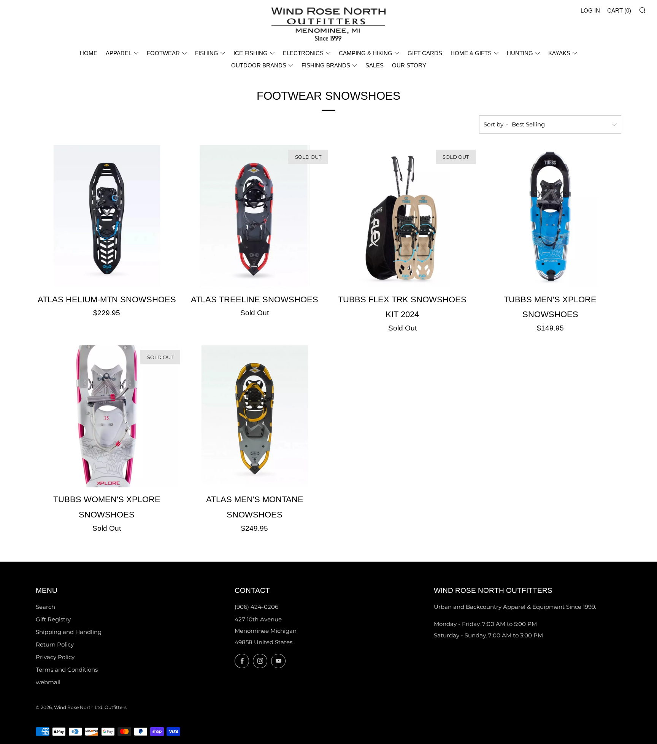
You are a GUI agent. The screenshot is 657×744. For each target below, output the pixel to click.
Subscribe (596, 712)
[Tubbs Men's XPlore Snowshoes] (550, 216)
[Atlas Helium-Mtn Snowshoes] (107, 216)
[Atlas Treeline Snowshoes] (255, 216)
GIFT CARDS (425, 53)
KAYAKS (559, 53)
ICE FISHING (250, 53)
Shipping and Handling (69, 631)
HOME (88, 53)
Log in (590, 10)
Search (45, 606)
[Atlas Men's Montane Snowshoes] (255, 416)
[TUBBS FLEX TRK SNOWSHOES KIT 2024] (403, 216)
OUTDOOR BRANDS (258, 65)
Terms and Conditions (67, 669)
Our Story (409, 65)
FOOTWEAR (163, 53)
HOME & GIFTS (471, 53)
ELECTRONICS (303, 53)
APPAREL (119, 53)
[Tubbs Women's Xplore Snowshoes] (107, 416)
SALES (374, 65)
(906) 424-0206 (256, 606)
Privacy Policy (55, 657)
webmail (48, 682)
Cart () (619, 10)
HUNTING (520, 53)
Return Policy (55, 644)
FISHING (206, 53)
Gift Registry (53, 619)
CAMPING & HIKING (365, 53)
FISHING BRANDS (326, 65)
